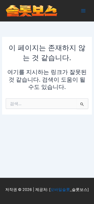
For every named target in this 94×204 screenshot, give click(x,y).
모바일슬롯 (60, 189)
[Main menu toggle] (83, 10)
